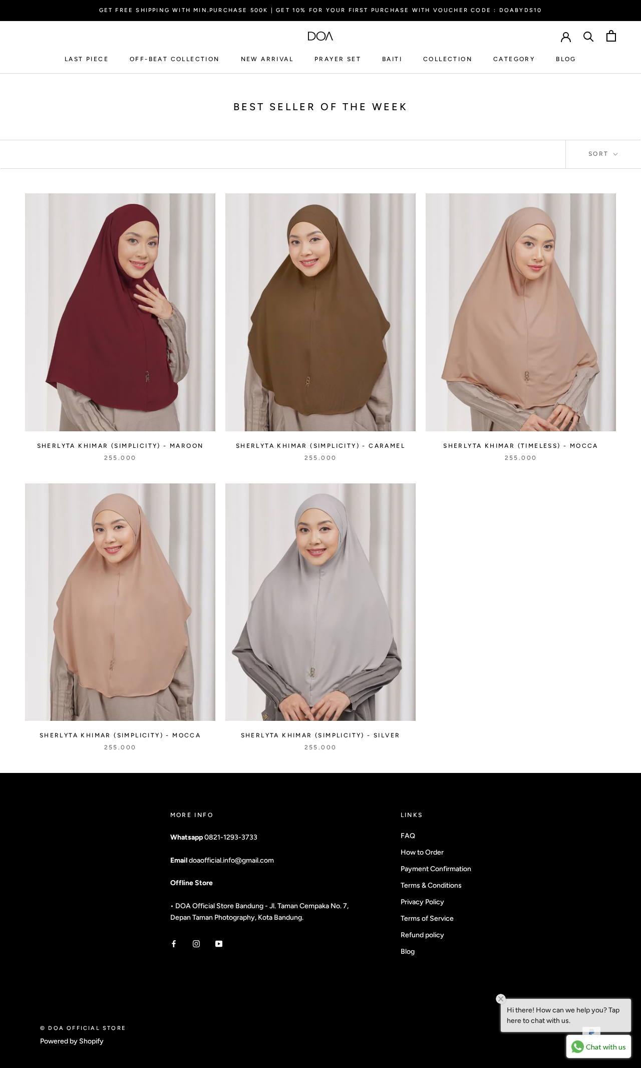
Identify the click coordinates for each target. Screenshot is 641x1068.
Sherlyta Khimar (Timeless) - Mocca (520, 445)
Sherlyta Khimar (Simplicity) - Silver (321, 735)
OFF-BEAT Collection (175, 59)
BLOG (566, 59)
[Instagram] (196, 943)
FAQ (408, 836)
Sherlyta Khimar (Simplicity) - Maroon (120, 445)
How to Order (422, 852)
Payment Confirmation (436, 869)
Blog (408, 951)
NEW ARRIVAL (267, 59)
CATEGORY (514, 59)
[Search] (588, 36)
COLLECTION (447, 59)
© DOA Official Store (83, 1028)
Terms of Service (427, 918)
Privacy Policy (422, 902)
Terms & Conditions (431, 885)
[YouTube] (218, 943)
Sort (599, 153)
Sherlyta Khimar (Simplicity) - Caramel (320, 445)
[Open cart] (611, 36)
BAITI (392, 59)
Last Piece (87, 59)
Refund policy (422, 935)
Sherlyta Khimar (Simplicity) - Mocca (120, 735)
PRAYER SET (337, 59)
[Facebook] (173, 943)
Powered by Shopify (72, 1041)
